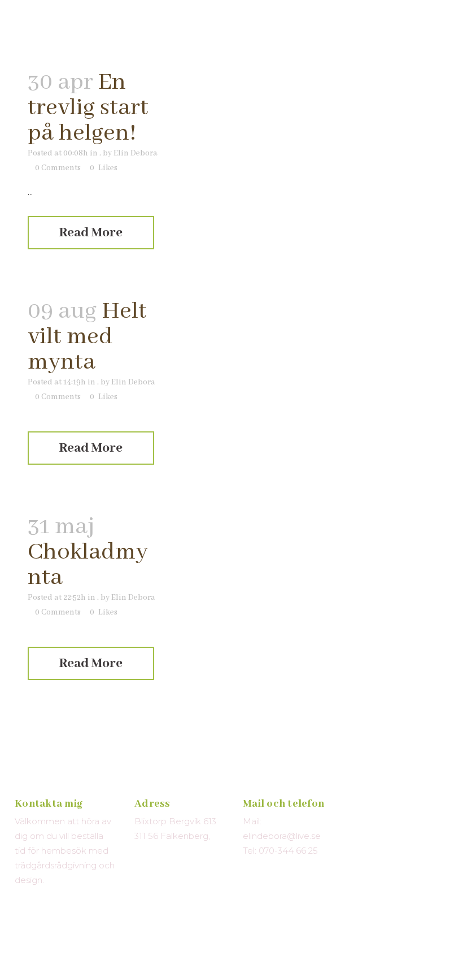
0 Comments (58, 168)
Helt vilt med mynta (87, 336)
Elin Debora (135, 153)
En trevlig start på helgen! (88, 107)
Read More (91, 232)
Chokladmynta (88, 564)
